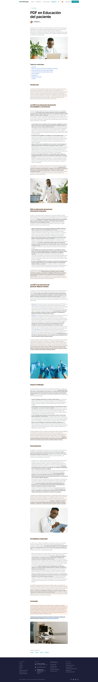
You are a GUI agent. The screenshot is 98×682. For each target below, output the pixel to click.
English (32, 652)
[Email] (76, 679)
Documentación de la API (70, 665)
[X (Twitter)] (71, 679)
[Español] (63, 1)
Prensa (20, 668)
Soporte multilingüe (35, 73)
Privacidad (21, 665)
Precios (32, 1)
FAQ (58, 1)
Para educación (68, 663)
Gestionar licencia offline (23, 673)
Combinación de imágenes (54, 669)
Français (41, 652)
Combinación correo (53, 671)
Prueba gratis (75, 1)
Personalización (34, 75)
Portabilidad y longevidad (36, 76)
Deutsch (36, 652)
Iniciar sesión (67, 1)
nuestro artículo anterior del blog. (52, 618)
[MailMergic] (24, 2)
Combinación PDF (53, 664)
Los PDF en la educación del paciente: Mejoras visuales (42, 71)
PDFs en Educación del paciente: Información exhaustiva (42, 70)
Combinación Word (53, 666)
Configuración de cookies (23, 670)
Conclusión (33, 78)
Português (47, 652)
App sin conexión (46, 1)
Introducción (33, 66)
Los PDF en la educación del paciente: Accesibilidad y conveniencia (44, 68)
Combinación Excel (53, 667)
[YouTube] (73, 679)
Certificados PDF (68, 670)
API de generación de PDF (70, 671)
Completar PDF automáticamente (71, 668)
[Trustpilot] (78, 679)
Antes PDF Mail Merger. (41, 679)
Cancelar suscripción (22, 671)
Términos (20, 663)
